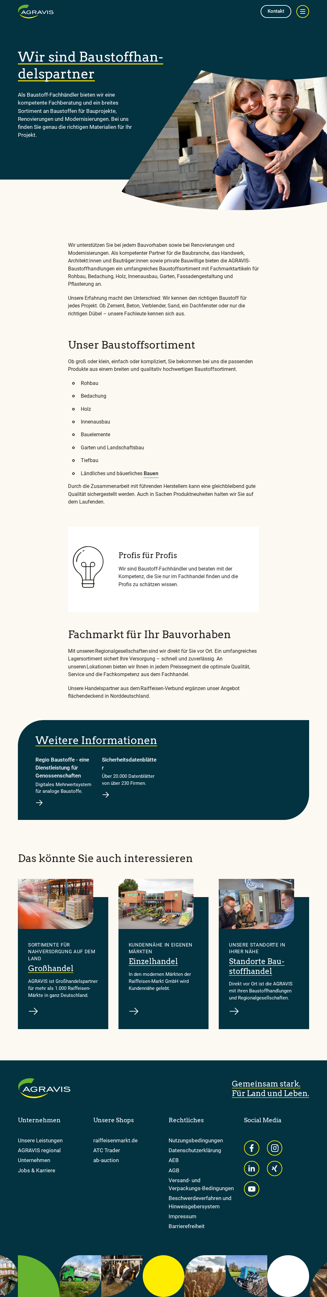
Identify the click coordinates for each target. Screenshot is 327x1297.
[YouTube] (251, 1189)
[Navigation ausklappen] (302, 11)
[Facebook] (251, 1148)
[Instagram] (274, 1148)
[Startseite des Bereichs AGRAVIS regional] (36, 11)
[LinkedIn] (251, 1168)
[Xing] (274, 1168)
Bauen (151, 473)
